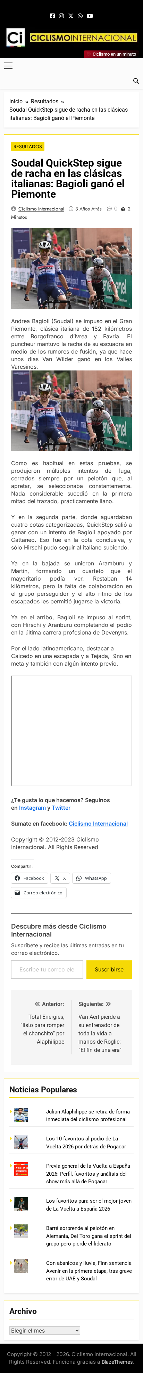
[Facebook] (52, 16)
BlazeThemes (117, 1362)
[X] (71, 16)
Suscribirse (109, 969)
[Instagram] (61, 16)
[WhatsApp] (80, 16)
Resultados (28, 146)
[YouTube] (90, 16)
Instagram (32, 807)
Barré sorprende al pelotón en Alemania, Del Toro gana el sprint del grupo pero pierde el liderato (88, 1236)
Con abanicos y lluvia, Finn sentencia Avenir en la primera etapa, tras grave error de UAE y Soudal (89, 1271)
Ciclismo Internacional (41, 208)
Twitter (61, 807)
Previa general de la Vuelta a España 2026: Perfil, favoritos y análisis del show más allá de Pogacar (88, 1174)
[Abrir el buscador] (136, 81)
